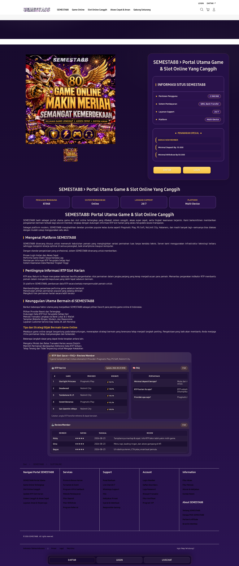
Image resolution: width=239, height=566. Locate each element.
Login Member (149, 480)
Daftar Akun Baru (150, 485)
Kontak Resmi (188, 494)
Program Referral (70, 507)
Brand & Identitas (190, 524)
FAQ (104, 494)
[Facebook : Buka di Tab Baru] (198, 548)
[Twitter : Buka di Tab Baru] (203, 548)
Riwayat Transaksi (150, 494)
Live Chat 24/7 (109, 485)
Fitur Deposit (68, 498)
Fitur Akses (187, 480)
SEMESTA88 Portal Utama (34, 480)
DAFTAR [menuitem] (210, 3)
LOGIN (197, 170)
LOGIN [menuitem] (201, 3)
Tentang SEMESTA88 (191, 510)
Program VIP (148, 503)
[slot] (36, 9)
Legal (62, 548)
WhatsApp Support (111, 489)
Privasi (53, 548)
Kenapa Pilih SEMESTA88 (193, 515)
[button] (208, 9)
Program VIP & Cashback (73, 489)
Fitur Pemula (188, 485)
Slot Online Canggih (31, 489)
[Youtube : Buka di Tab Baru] (214, 548)
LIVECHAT (167, 560)
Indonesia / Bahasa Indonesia (34, 548)
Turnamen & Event (71, 485)
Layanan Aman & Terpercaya (35, 503)
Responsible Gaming (111, 507)
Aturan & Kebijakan (191, 489)
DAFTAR (167, 170)
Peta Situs (70, 548)
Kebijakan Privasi (110, 498)
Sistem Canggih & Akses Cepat (36, 498)
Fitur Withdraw (69, 503)
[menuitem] (62, 10)
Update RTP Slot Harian (33, 494)
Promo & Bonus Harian (73, 480)
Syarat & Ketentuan (111, 503)
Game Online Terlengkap (33, 485)
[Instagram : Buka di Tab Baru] (208, 548)
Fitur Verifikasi (149, 498)
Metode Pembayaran (72, 494)
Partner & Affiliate (190, 519)
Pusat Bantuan (109, 480)
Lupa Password (149, 489)
